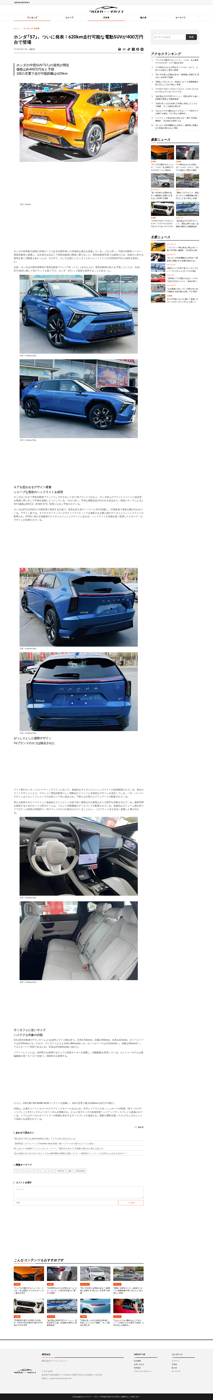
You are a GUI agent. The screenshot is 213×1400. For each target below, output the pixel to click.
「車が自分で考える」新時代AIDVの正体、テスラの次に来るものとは (44, 1138)
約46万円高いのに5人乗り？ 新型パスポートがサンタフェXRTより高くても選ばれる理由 (182, 302)
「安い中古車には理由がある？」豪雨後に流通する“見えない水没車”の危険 (95, 1290)
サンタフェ (27, 1171)
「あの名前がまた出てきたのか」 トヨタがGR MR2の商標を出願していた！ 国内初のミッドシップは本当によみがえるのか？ (69, 1153)
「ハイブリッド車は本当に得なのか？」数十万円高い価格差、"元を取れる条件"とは (176, 119)
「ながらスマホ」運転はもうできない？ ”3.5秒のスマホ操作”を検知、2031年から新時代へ (128, 1323)
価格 (70, 1171)
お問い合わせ (139, 1364)
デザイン (39, 1171)
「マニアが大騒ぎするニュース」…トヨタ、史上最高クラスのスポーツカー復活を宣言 (29, 1290)
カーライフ (180, 17)
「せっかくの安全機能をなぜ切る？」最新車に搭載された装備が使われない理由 (176, 126)
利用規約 (137, 1368)
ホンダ (49, 1171)
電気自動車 (80, 1171)
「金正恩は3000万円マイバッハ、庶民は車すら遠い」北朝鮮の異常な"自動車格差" (62, 1323)
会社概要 (137, 1361)
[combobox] (169, 37)
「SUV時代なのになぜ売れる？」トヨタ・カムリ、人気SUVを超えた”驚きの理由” (62, 1290)
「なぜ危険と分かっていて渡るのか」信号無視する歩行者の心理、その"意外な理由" (183, 292)
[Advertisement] (79, 182)
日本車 (106, 17)
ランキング (32, 17)
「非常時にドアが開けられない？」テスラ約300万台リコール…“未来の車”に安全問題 (183, 281)
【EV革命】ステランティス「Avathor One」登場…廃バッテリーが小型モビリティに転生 (53, 1143)
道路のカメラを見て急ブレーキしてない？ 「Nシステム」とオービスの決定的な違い (182, 271)
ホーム (16, 28)
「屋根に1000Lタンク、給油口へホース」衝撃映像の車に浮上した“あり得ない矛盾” (128, 1290)
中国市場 (60, 1171)
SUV (17, 1171)
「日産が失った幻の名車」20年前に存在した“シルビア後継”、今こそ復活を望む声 (95, 1323)
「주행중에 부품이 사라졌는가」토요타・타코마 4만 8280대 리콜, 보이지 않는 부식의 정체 (28, 1323)
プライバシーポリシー (142, 1371)
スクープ (69, 17)
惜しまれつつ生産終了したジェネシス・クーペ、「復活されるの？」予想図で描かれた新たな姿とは (58, 1148)
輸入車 (143, 17)
